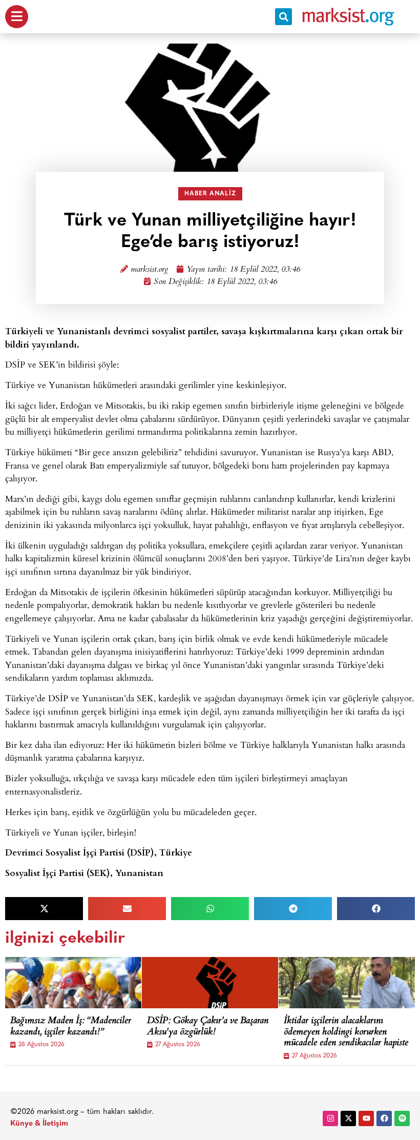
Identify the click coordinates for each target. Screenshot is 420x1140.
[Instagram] (330, 1118)
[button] (283, 16)
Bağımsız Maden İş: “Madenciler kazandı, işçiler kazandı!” (70, 1027)
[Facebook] (384, 1118)
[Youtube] (366, 1118)
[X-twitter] (348, 1118)
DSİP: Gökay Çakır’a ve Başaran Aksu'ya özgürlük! (207, 1027)
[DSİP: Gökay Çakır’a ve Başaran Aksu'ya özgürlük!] (219, 982)
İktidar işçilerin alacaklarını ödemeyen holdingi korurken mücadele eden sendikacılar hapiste (346, 1032)
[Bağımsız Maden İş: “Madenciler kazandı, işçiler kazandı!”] (82, 982)
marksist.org (149, 270)
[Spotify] (402, 1118)
